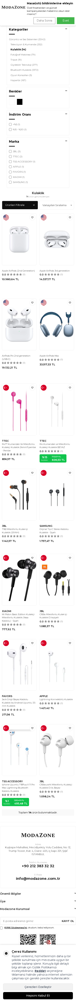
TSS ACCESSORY (12, 781)
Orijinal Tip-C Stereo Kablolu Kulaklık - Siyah (54, 531)
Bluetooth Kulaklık (24, 69)
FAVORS (7, 696)
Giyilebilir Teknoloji (24, 64)
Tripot (16, 59)
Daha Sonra (44, 20)
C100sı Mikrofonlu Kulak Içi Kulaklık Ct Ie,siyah (53, 616)
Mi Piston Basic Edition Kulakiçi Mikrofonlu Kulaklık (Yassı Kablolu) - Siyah (18, 617)
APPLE (44, 696)
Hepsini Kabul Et (38, 995)
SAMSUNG (46, 525)
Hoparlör (18, 80)
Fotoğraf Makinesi (23, 54)
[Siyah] (20, 102)
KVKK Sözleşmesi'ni (15, 927)
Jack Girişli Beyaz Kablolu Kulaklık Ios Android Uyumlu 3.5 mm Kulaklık (18, 702)
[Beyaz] (12, 102)
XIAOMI (6, 611)
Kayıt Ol (68, 921)
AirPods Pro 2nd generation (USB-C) (16, 357)
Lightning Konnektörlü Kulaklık (56, 699)
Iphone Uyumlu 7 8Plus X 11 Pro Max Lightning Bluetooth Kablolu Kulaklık (18, 787)
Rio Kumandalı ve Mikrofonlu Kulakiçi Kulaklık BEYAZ (55, 446)
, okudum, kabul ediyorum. (29, 927)
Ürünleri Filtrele (15, 204)
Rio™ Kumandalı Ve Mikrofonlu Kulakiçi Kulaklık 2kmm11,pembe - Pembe (19, 447)
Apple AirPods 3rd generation (55, 270)
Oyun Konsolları (21, 75)
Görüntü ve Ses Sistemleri (27, 39)
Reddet (40, 971)
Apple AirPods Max (49, 355)
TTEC (5, 440)
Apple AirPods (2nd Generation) (18, 270)
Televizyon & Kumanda (26, 44)
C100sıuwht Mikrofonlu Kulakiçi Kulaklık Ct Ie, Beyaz (56, 786)
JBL (4, 525)
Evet (66, 20)
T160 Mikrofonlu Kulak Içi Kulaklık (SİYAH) (15, 531)
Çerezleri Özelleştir (38, 987)
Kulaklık (18, 49)
